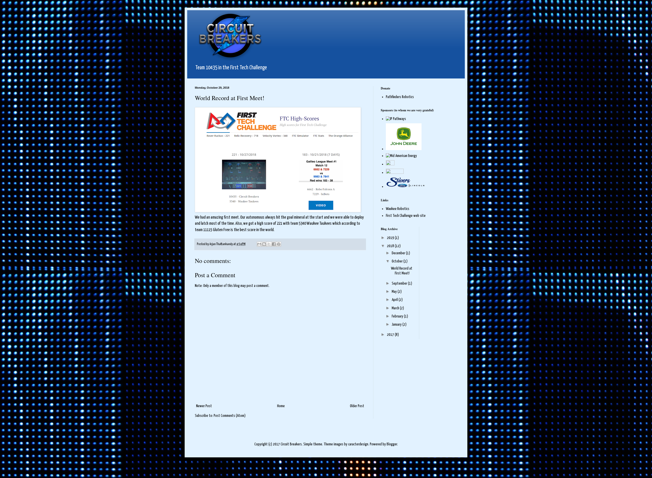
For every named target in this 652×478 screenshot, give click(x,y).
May (395, 292)
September (400, 283)
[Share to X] (268, 244)
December (399, 253)
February (398, 316)
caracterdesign (358, 444)
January (397, 324)
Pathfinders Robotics (400, 97)
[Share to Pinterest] (278, 244)
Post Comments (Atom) (230, 416)
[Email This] (259, 244)
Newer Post (204, 406)
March (396, 308)
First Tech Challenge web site (406, 216)
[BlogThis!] (264, 244)
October (397, 261)
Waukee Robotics (397, 209)
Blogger (392, 444)
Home (281, 406)
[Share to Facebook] (273, 244)
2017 (391, 335)
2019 (391, 238)
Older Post (357, 406)
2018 (391, 246)
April (395, 300)
